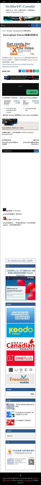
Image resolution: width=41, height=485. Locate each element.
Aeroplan (9, 31)
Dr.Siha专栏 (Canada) (20, 6)
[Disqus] (20, 179)
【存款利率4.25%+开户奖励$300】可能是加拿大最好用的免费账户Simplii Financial (20, 272)
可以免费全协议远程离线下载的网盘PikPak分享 (24, 413)
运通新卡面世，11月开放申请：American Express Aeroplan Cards (18, 133)
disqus (36, 151)
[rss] (38, 1)
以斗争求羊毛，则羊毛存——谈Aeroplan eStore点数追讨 (20, 98)
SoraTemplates (27, 480)
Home (4, 31)
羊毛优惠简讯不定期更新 (23, 420)
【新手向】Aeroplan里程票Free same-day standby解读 (20, 115)
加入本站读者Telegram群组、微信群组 (20, 261)
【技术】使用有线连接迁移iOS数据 (25, 405)
